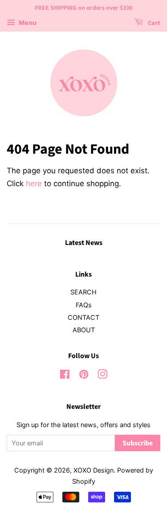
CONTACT (83, 317)
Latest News (83, 243)
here (34, 183)
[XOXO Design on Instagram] (102, 375)
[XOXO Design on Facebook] (65, 375)
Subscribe (137, 443)
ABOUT (84, 330)
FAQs (84, 305)
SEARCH (83, 292)
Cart (153, 23)
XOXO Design (93, 470)
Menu (27, 22)
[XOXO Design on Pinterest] (84, 375)
